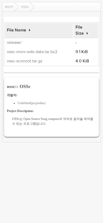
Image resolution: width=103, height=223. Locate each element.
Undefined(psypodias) (31, 103)
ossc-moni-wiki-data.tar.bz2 (32, 51)
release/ (14, 42)
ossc (25, 7)
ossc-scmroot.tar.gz (25, 61)
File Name (16, 30)
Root (9, 7)
